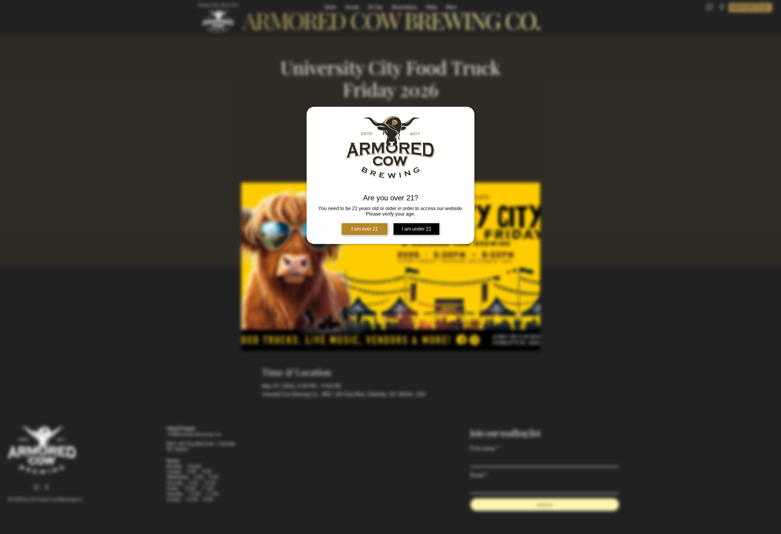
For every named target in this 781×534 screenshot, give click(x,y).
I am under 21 (416, 228)
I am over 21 (364, 228)
